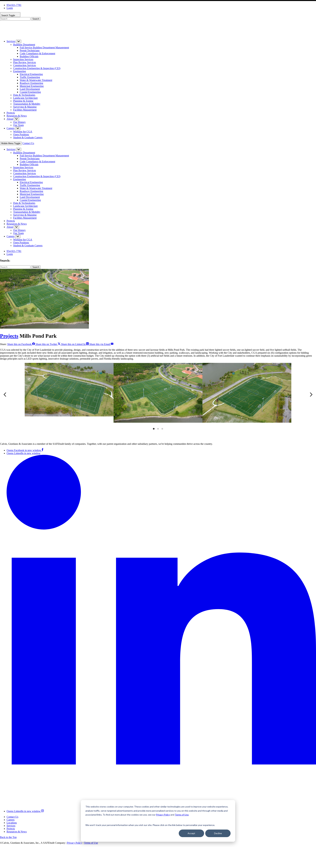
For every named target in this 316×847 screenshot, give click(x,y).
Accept (191, 833)
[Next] (310, 394)
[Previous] (5, 394)
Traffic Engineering (30, 77)
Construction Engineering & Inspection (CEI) (36, 68)
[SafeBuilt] (52, 438)
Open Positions (21, 134)
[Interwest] (25, 35)
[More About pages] (16, 119)
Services (11, 41)
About (10, 118)
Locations (12, 822)
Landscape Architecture (25, 98)
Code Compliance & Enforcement (37, 53)
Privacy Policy (74, 842)
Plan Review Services (24, 62)
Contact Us (28, 143)
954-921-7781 (14, 5)
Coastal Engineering (30, 92)
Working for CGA (22, 131)
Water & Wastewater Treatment (36, 80)
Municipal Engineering (32, 86)
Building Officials (29, 56)
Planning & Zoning (23, 100)
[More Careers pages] (17, 128)
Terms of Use (91, 842)
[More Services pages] (18, 41)
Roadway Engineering (31, 83)
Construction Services (24, 65)
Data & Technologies (24, 95)
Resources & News (17, 115)
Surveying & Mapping (25, 106)
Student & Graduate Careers (27, 137)
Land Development (30, 89)
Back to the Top (8, 837)
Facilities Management (25, 109)
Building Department (24, 44)
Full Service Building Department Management (44, 47)
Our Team (18, 125)
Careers (10, 128)
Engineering (19, 71)
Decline (218, 833)
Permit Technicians (30, 50)
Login (10, 8)
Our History (19, 122)
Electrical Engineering (31, 74)
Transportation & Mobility (26, 103)
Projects (11, 112)
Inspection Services (23, 59)
